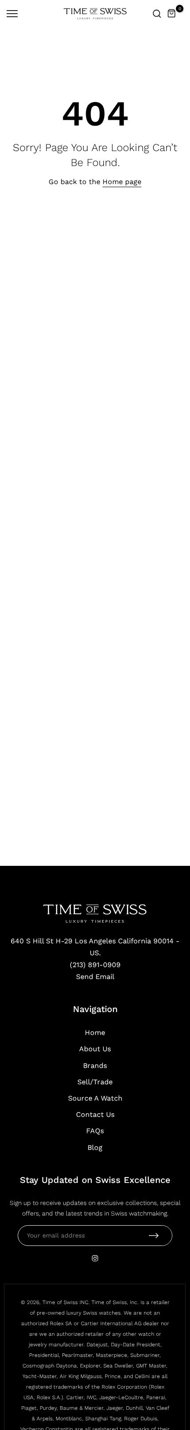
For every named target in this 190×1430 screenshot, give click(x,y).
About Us (95, 1049)
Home (95, 1032)
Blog (95, 1147)
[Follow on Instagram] (95, 1258)
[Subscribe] (154, 1235)
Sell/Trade (95, 1082)
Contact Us (95, 1114)
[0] (172, 13)
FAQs (95, 1131)
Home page (122, 181)
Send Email (95, 976)
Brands (95, 1065)
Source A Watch (95, 1098)
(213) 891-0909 (95, 965)
